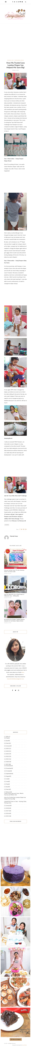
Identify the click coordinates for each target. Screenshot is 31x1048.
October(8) (9, 771)
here (23, 672)
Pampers (7, 524)
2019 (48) (8, 764)
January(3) (8, 746)
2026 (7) (8, 736)
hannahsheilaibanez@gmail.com (15, 679)
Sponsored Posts (19, 60)
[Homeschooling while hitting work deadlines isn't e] (15, 992)
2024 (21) (8, 751)
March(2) (8, 789)
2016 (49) (8, 813)
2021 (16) (8, 759)
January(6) (8, 805)
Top (29, 1046)
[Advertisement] (15, 43)
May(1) (8, 738)
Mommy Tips (10, 60)
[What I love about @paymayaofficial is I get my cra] (15, 1022)
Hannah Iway (14, 536)
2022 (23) (8, 756)
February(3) (9, 792)
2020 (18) (8, 761)
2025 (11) (8, 748)
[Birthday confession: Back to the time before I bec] (15, 962)
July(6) (7, 778)
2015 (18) (8, 816)
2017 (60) (8, 810)
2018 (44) (8, 808)
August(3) (8, 776)
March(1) (8, 743)
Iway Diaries (24, 1045)
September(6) (9, 773)
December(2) (9, 765)
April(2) (8, 740)
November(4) (9, 768)
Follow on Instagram (16, 1039)
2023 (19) (8, 753)
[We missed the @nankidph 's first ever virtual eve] (15, 932)
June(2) (8, 781)
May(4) (8, 784)
